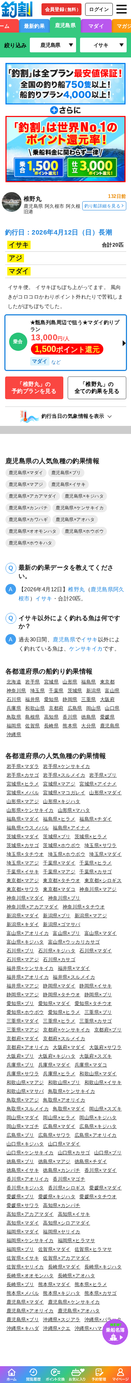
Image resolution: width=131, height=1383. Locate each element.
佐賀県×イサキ (23, 1258)
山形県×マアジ (23, 801)
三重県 (88, 699)
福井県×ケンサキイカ (30, 968)
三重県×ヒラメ (59, 1021)
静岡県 (70, 699)
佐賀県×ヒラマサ (93, 1249)
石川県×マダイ (95, 950)
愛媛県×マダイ (105, 1188)
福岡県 (14, 725)
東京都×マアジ (23, 880)
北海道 (14, 682)
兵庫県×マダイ (54, 1065)
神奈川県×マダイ (25, 898)
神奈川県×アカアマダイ (33, 907)
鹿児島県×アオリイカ (30, 1310)
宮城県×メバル (23, 792)
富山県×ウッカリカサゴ (74, 942)
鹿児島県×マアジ (26, 484)
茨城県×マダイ (23, 836)
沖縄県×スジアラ (61, 1319)
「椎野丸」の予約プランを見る (34, 387)
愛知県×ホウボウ (25, 1012)
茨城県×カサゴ (23, 845)
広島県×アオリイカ (96, 1135)
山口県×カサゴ (74, 1152)
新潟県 (93, 690)
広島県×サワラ (54, 1135)
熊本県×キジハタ (61, 1293)
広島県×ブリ (20, 1135)
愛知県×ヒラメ (64, 1012)
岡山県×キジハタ (98, 1117)
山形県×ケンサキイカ (30, 810)
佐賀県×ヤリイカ (25, 1267)
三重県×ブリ (98, 1012)
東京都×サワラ (23, 889)
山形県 (70, 682)
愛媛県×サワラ (23, 1205)
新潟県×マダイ (23, 915)
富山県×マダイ (100, 933)
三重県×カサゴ (95, 1021)
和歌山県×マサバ (25, 1091)
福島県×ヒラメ (59, 819)
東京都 (107, 682)
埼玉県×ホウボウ (67, 854)
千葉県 (56, 690)
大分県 (88, 725)
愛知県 (51, 699)
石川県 (14, 699)
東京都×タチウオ (61, 880)
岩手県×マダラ (23, 766)
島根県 (32, 717)
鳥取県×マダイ (69, 1109)
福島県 (88, 682)
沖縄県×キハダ (23, 1328)
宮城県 (51, 682)
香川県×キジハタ (25, 1188)
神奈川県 (16, 690)
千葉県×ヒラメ (95, 863)
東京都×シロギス (103, 880)
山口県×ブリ (108, 1152)
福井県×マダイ (74, 968)
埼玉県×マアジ (23, 863)
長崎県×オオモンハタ (30, 1275)
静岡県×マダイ (59, 986)
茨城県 (75, 690)
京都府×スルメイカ (64, 1038)
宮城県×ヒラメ (23, 784)
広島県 (75, 708)
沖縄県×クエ (57, 1328)
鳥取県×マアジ (23, 1100)
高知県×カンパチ (61, 1205)
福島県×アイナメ (71, 828)
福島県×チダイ (95, 819)
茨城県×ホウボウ (61, 845)
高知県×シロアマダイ (66, 1223)
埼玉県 (37, 690)
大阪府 (107, 699)
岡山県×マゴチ (23, 1126)
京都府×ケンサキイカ (66, 1029)
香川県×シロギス (67, 1188)
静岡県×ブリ (98, 994)
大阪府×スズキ (95, 1056)
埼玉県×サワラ (100, 845)
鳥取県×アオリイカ (64, 1100)
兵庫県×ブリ (20, 1065)
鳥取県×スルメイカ (28, 1109)
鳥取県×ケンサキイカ (71, 1091)
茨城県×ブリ (57, 836)
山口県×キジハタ (25, 1144)
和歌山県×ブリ (64, 1082)
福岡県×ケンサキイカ (30, 1240)
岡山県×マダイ (23, 1117)
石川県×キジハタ (57, 950)
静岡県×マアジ (23, 994)
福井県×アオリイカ (28, 977)
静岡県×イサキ (95, 986)
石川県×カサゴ (59, 959)
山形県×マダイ (105, 792)
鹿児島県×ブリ (66, 472)
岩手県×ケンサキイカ (66, 766)
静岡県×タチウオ (61, 994)
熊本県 (70, 725)
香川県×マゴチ (69, 1179)
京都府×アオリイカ (28, 1047)
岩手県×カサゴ (23, 775)
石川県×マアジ (23, 959)
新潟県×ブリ (57, 915)
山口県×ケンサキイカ (30, 1152)
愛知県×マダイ (54, 1003)
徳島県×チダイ (91, 1161)
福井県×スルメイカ (74, 977)
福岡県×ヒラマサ (76, 1240)
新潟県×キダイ (23, 924)
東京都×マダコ (59, 889)
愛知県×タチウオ (93, 1003)
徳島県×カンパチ (61, 1170)
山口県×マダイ (64, 1144)
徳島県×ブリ (20, 1161)
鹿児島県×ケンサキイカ (80, 507)
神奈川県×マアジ (98, 889)
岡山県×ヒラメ (59, 1117)
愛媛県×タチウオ (98, 1196)
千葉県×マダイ (59, 863)
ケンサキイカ (86, 648)
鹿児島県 (65, 25)
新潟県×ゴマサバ (61, 924)
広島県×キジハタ (98, 1126)
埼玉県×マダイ (105, 854)
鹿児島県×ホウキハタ (30, 543)
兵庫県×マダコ (91, 1065)
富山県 (112, 690)
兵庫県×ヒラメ (59, 1073)
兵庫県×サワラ (23, 1073)
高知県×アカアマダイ (30, 1214)
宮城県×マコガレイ (64, 792)
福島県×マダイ (23, 819)
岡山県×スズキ (105, 1109)
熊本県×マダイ (54, 1284)
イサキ (43, 598)
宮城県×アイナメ (98, 784)
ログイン (99, 9)
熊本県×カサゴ (100, 1293)
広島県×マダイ (59, 1126)
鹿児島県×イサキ (68, 484)
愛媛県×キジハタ (57, 1196)
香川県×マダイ (100, 1170)
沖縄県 (14, 734)
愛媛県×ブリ (20, 1196)
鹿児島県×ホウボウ (84, 531)
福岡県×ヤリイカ (61, 1231)
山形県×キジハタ (61, 801)
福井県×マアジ (23, 986)
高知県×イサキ (74, 1214)
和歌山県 (35, 708)
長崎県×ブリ (20, 1284)
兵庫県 (14, 708)
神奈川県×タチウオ (84, 907)
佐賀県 (32, 725)
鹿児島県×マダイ (26, 472)
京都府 (56, 708)
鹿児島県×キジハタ (84, 496)
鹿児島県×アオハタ (75, 519)
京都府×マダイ (23, 1038)
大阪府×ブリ (20, 1056)
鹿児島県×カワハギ (28, 519)
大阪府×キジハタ (57, 1056)
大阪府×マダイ (69, 1047)
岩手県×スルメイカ (64, 775)
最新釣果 (34, 26)
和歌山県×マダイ (98, 1073)
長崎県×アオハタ (76, 1275)
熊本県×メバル (23, 1293)
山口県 (112, 708)
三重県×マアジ (23, 1029)
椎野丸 (76, 589)
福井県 (32, 699)
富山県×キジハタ (25, 942)
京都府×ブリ (108, 1029)
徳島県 (88, 717)
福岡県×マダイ (23, 1231)
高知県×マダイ (23, 1223)
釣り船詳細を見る (102, 205)
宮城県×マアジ (59, 784)
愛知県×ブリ (20, 1003)
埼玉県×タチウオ (25, 854)
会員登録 (63, 9)
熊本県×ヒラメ (91, 1284)
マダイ (96, 26)
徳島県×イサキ (23, 1170)
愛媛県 (107, 717)
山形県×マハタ (74, 810)
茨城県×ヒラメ (91, 836)
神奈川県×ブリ (64, 898)
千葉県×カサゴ (95, 871)
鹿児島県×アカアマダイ (33, 496)
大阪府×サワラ (105, 1047)
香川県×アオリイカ (28, 1179)
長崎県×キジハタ (103, 1267)
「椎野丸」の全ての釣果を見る (97, 387)
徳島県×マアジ (54, 1161)
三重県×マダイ (23, 1021)
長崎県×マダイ (64, 1267)
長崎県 (51, 725)
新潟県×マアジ (91, 915)
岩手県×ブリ (103, 775)
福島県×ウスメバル (28, 828)
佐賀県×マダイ (54, 1249)
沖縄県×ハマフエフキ (98, 1328)
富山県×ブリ (66, 933)
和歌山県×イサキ (103, 1082)
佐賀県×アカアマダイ (66, 1258)
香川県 (70, 717)
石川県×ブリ (20, 950)
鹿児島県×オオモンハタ (33, 531)
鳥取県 (14, 717)
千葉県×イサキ (23, 871)
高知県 (51, 717)
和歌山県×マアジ (25, 1082)
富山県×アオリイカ (28, 933)
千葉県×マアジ (59, 871)
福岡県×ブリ (20, 1249)
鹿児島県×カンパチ (28, 507)
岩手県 (32, 682)
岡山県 (93, 708)
